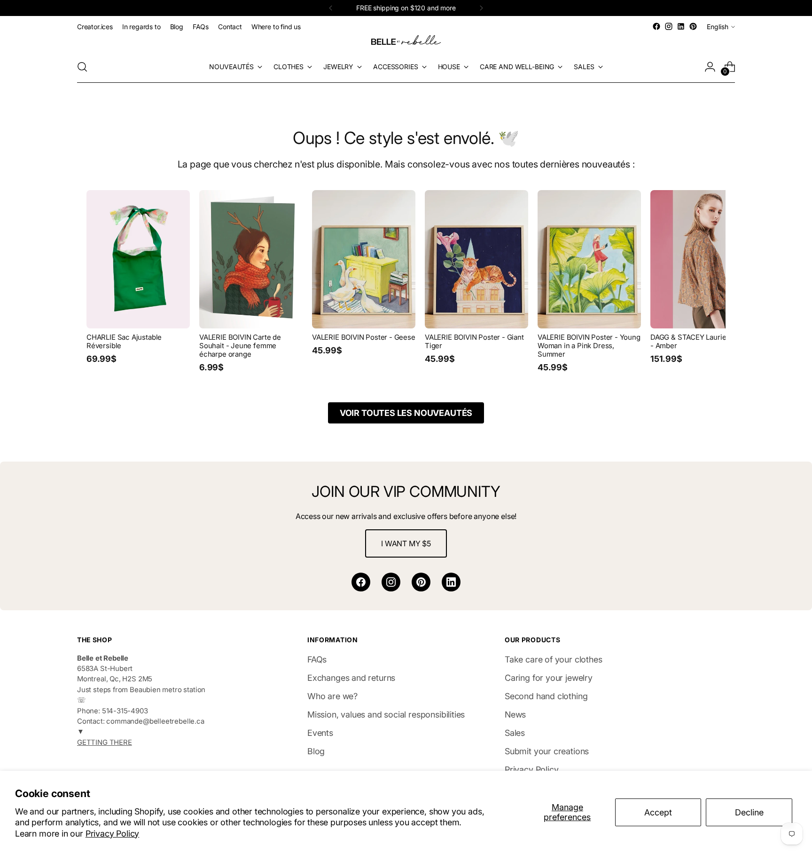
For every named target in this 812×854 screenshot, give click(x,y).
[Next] (481, 8)
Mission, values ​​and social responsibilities (386, 714)
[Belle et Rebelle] (406, 42)
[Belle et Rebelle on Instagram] (668, 26)
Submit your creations (547, 751)
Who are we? (332, 696)
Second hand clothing (546, 696)
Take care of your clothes (553, 659)
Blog (316, 751)
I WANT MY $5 (406, 543)
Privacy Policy (112, 833)
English (717, 27)
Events (320, 733)
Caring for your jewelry (549, 678)
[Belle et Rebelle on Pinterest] (693, 26)
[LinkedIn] (451, 582)
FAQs (317, 659)
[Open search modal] (82, 66)
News (515, 714)
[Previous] (330, 8)
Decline (749, 812)
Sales (515, 733)
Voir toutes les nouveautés (406, 413)
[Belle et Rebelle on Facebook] (656, 26)
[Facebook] (360, 582)
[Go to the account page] (710, 66)
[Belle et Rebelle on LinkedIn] (681, 26)
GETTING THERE (104, 742)
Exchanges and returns (351, 678)
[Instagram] (391, 582)
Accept (658, 812)
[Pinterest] (421, 582)
